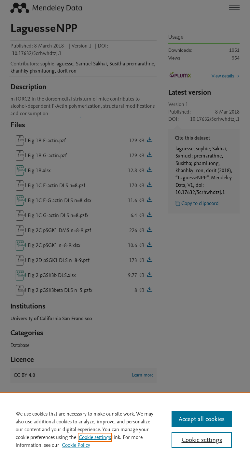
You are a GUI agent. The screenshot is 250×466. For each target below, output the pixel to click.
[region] (125, 429)
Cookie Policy (76, 445)
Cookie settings (95, 437)
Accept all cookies (202, 419)
